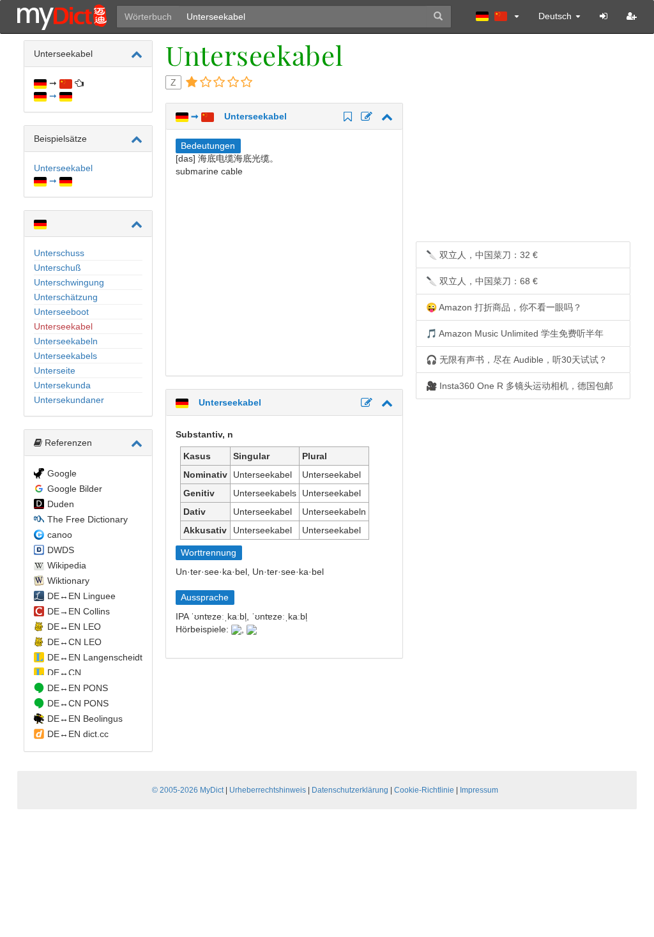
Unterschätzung (66, 297)
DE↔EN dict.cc (78, 734)
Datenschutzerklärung (350, 790)
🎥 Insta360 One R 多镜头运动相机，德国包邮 (519, 386)
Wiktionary (68, 580)
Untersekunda (62, 385)
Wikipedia (66, 565)
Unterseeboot (61, 312)
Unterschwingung (69, 282)
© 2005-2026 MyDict (188, 790)
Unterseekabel (63, 326)
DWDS (60, 550)
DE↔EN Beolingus (85, 718)
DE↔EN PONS (77, 688)
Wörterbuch (148, 16)
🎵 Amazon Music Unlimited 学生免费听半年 (515, 333)
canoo (59, 534)
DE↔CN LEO (74, 642)
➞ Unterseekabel (237, 116)
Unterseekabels (65, 356)
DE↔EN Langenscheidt (94, 657)
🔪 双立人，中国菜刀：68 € (482, 281)
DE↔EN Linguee (81, 596)
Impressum (479, 790)
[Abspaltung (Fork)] (364, 117)
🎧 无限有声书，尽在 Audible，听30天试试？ (516, 359)
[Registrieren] (631, 16)
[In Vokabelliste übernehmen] (345, 117)
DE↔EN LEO (74, 626)
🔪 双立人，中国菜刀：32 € (482, 255)
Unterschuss (59, 253)
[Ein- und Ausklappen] (136, 54)
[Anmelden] (603, 16)
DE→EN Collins (78, 611)
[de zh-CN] (497, 16)
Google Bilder (74, 489)
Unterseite (54, 370)
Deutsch (556, 16)
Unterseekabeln (66, 341)
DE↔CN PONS (78, 703)
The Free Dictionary (87, 519)
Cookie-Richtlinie (424, 790)
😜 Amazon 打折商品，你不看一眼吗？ (504, 307)
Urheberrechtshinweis (267, 790)
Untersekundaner (69, 400)
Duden (60, 504)
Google (62, 473)
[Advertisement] (283, 273)
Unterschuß (57, 268)
